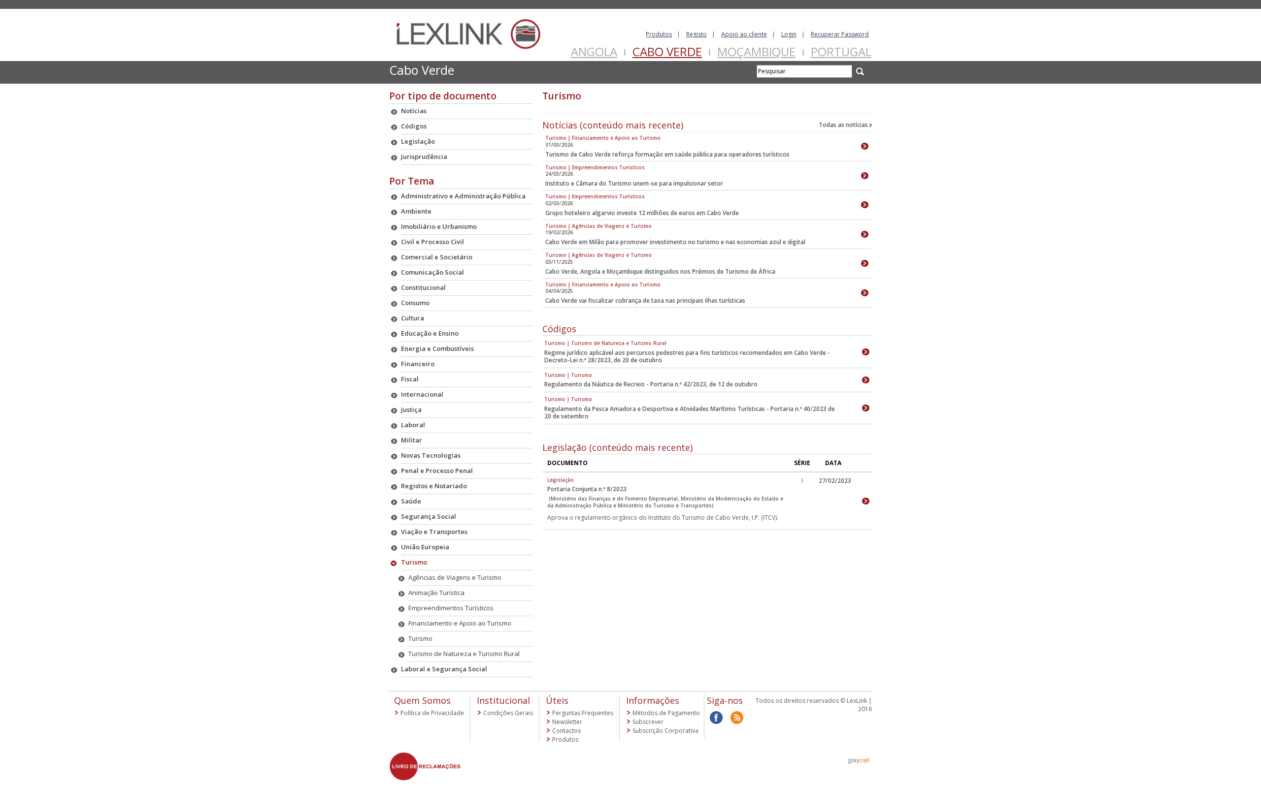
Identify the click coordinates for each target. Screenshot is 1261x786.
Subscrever (648, 722)
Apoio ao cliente (744, 34)
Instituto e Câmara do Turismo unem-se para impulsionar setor (634, 183)
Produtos (659, 34)
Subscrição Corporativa (665, 730)
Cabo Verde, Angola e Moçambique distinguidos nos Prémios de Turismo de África (660, 271)
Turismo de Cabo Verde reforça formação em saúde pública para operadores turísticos (667, 154)
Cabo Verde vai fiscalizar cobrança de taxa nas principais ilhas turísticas (645, 300)
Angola (594, 51)
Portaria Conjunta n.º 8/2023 (587, 489)
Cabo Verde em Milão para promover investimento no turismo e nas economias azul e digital (675, 242)
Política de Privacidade (432, 713)
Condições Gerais (508, 713)
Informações (652, 700)
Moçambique (756, 51)
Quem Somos (422, 700)
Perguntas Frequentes (582, 713)
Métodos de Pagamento (666, 713)
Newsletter (567, 722)
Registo (696, 34)
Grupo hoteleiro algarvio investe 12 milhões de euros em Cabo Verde (642, 213)
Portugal (841, 51)
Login (788, 34)
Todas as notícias (844, 125)
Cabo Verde (667, 51)
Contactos (566, 730)
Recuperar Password (840, 34)
